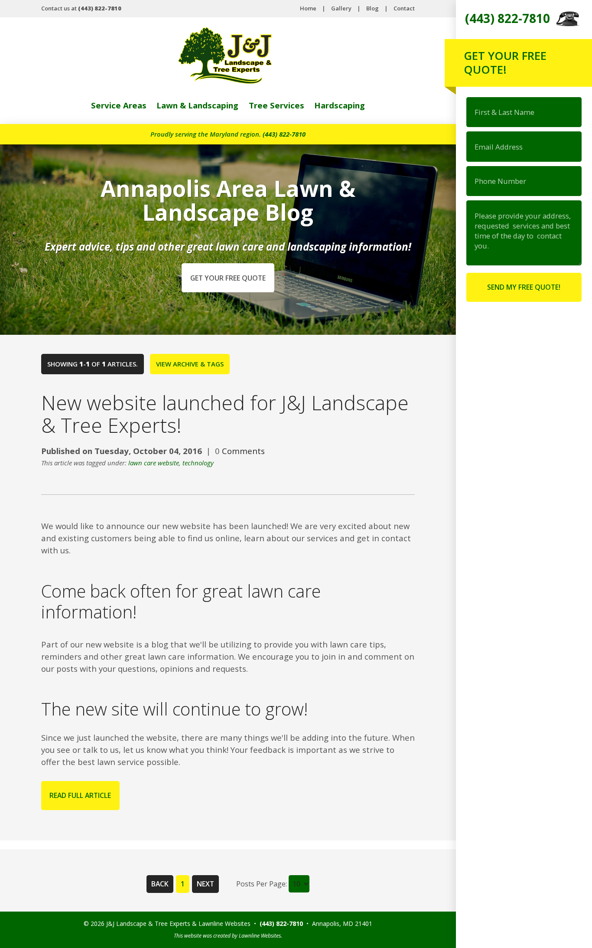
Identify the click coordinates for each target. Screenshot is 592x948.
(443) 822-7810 (284, 134)
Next (205, 884)
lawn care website (153, 462)
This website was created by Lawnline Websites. (228, 935)
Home (308, 8)
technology (198, 462)
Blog (372, 8)
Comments (243, 450)
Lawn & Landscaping (197, 105)
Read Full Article (80, 795)
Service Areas (118, 105)
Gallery (341, 8)
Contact (404, 8)
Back (160, 884)
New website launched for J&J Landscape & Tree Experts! (225, 413)
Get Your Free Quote (228, 278)
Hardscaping (339, 105)
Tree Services (276, 105)
